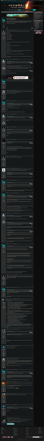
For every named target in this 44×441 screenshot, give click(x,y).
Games (6, 0)
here (8, 278)
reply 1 (13, 61)
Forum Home (3, 13)
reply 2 (12, 172)
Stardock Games (4, 17)
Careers (27, 431)
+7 (3, 336)
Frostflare (3, 302)
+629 (3, 66)
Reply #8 (7, 139)
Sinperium (3, 385)
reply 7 (12, 129)
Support (14, 0)
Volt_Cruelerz (3, 33)
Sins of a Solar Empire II (15, 431)
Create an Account (40, 430)
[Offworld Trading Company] (17, 6)
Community (9, 0)
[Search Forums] (42, 0)
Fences (1, 431)
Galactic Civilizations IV (15, 430)
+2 (3, 97)
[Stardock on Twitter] (35, 32)
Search (6, 13)
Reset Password (40, 432)
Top (32, 79)
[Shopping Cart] (41, 0)
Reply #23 (8, 393)
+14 (3, 306)
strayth (4, 361)
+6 (3, 108)
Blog (12, 0)
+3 (3, 365)
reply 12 (13, 230)
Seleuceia (3, 349)
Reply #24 (8, 404)
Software (4, 0)
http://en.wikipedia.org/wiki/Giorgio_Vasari (11, 93)
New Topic (31, 12)
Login (8, 13)
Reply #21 (8, 369)
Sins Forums (14, 19)
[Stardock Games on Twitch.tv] (38, 32)
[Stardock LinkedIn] (39, 33)
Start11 (2, 430)
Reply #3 (7, 79)
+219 (3, 388)
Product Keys (40, 431)
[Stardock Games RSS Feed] (40, 33)
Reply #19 (8, 345)
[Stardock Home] (1, 0)
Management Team (28, 430)
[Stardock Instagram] (39, 32)
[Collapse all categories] (42, 21)
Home (2, 17)
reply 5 (13, 103)
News (26, 432)
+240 (3, 412)
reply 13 (13, 215)
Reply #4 (7, 90)
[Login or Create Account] (40, 0)
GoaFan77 (3, 117)
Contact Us (27, 434)
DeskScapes (2, 432)
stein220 (4, 397)
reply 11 (12, 195)
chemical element (12, 304)
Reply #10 (8, 168)
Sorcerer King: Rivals (15, 435)
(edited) (17, 79)
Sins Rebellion (12, 17)
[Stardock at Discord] (37, 33)
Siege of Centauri (14, 434)
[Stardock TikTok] (38, 33)
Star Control (14, 432)
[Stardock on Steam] (41, 32)
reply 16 (13, 289)
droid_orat (3, 332)
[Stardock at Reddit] (36, 33)
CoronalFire (3, 83)
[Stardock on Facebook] (36, 32)
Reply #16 (8, 287)
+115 (3, 37)
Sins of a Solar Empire (9, 17)
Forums (27, 435)
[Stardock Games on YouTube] (37, 32)
